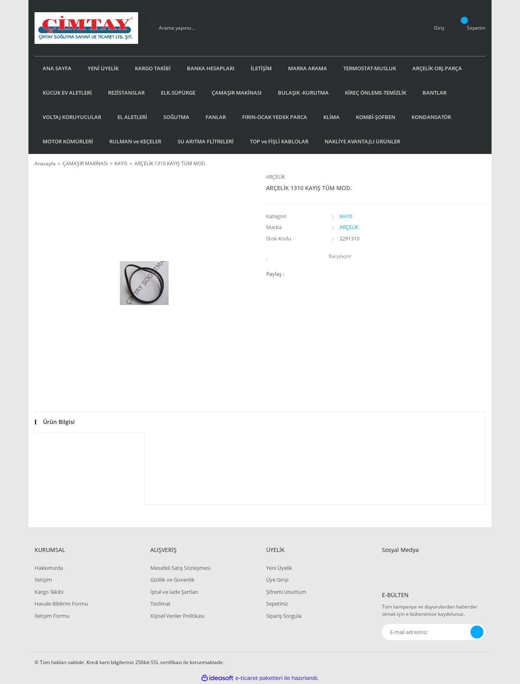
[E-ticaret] (259, 678)
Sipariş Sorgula (283, 615)
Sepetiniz (277, 603)
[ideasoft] (217, 678)
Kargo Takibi (49, 591)
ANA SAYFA (57, 68)
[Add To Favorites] (269, 256)
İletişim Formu (52, 615)
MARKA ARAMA (307, 68)
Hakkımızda (49, 567)
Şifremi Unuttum (286, 591)
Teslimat (160, 603)
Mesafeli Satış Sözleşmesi (180, 567)
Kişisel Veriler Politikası (177, 615)
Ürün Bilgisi (59, 422)
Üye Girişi (277, 579)
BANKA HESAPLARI (210, 68)
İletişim (43, 579)
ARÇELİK (275, 176)
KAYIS (346, 216)
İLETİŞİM (261, 68)
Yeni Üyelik (279, 567)
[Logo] (86, 28)
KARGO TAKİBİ (153, 68)
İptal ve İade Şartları (174, 591)
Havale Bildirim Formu (61, 603)
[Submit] (476, 632)
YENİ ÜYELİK (103, 68)
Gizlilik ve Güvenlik (172, 579)
